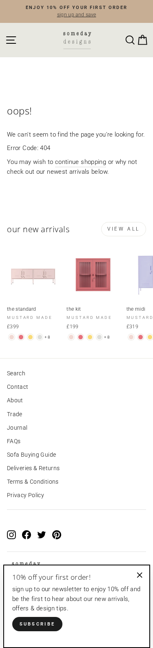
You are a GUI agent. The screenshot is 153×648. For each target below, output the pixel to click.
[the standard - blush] (12, 337)
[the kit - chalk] (99, 337)
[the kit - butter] (90, 337)
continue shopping (80, 162)
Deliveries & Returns (33, 468)
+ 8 (47, 337)
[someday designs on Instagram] (11, 534)
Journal (17, 427)
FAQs (13, 441)
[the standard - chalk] (40, 337)
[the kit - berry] (81, 337)
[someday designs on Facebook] (26, 534)
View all (123, 229)
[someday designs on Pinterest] (56, 534)
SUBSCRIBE (37, 624)
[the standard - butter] (30, 337)
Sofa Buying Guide (31, 454)
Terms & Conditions (33, 481)
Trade (14, 414)
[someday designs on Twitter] (41, 534)
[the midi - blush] (131, 337)
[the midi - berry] (140, 337)
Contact (18, 386)
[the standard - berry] (21, 337)
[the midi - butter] (150, 337)
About (15, 400)
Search (16, 373)
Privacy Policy (25, 495)
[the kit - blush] (71, 337)
